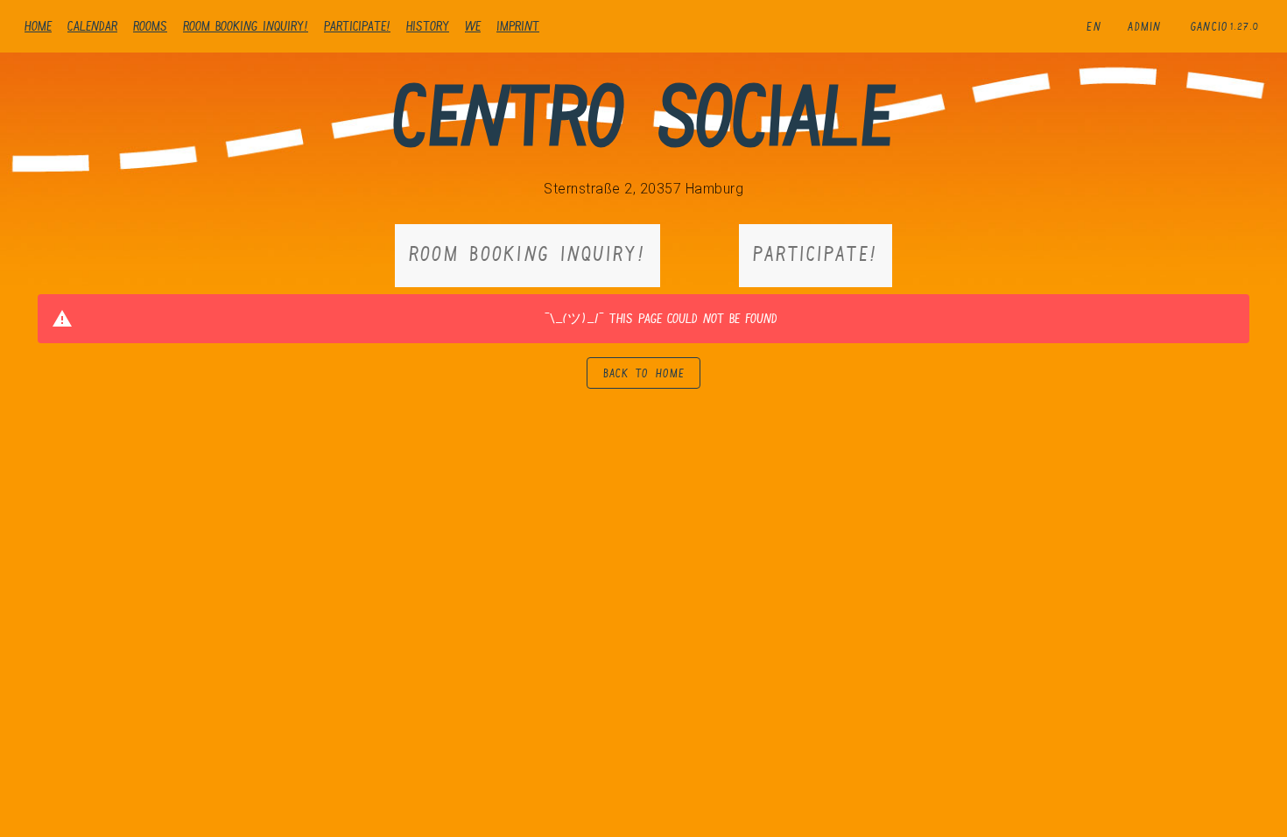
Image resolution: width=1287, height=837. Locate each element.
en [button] (1094, 26)
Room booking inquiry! (245, 26)
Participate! (357, 26)
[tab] (527, 255)
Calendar (92, 26)
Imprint (517, 26)
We (473, 26)
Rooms (150, 26)
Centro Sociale (643, 115)
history (427, 26)
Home (38, 26)
